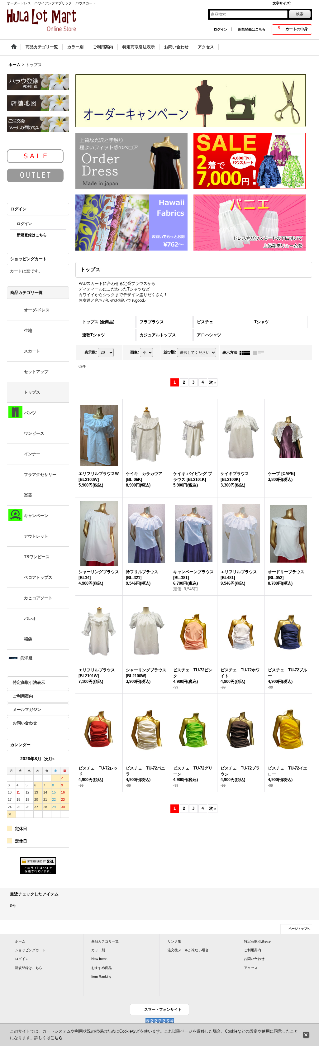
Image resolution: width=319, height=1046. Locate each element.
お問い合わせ (25, 723)
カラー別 (98, 950)
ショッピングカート (30, 950)
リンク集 (174, 941)
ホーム (20, 941)
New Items (99, 959)
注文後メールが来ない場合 (188, 950)
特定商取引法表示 (29, 682)
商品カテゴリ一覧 (105, 941)
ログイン (220, 29)
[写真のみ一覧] (246, 352)
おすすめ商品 (101, 968)
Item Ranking (101, 976)
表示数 (90, 352)
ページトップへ (299, 928)
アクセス (251, 968)
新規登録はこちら (251, 29)
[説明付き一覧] (260, 352)
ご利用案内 (23, 696)
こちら (56, 1037)
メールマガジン (27, 709)
